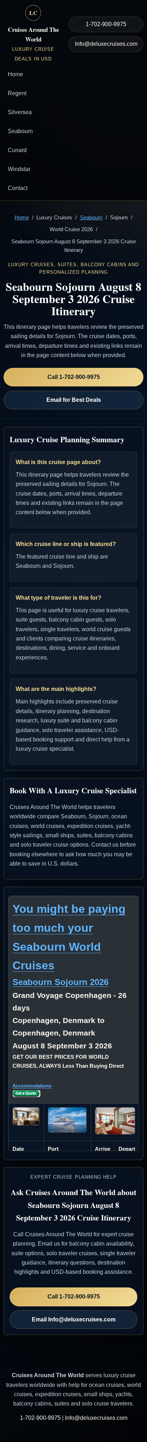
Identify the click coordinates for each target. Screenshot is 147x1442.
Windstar (19, 169)
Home (15, 74)
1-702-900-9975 (106, 24)
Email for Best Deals (73, 400)
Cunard (17, 150)
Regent (17, 93)
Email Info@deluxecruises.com (74, 1319)
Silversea (20, 112)
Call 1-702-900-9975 (73, 377)
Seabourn (20, 131)
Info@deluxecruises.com (106, 44)
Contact (17, 188)
